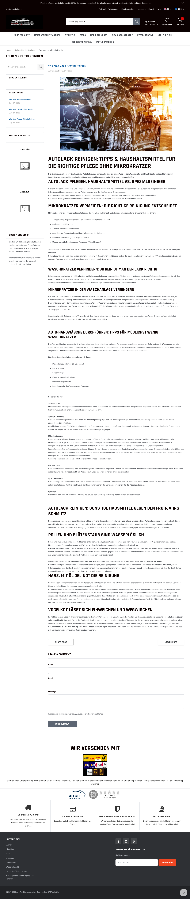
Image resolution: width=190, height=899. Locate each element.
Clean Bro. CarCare (122, 35)
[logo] (24, 22)
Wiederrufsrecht (12, 867)
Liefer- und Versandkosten (16, 871)
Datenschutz (11, 862)
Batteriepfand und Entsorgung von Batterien (20, 877)
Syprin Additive (145, 35)
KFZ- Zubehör (165, 35)
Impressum (141, 9)
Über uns (10, 849)
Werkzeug (70, 35)
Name (50, 665)
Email (50, 678)
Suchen (9, 845)
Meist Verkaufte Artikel (47, 35)
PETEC (83, 35)
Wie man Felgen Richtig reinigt (22, 119)
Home (8, 50)
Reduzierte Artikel (82, 42)
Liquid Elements (98, 35)
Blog (159, 9)
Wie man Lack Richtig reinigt (21, 109)
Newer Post (171, 642)
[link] (118, 841)
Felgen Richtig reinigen (25, 50)
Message (52, 692)
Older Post (61, 642)
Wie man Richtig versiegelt (20, 99)
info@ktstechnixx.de (14, 9)
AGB (8, 854)
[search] (136, 21)
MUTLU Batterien (105, 42)
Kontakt (151, 9)
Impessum (10, 858)
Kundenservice (127, 9)
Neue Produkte (22, 35)
